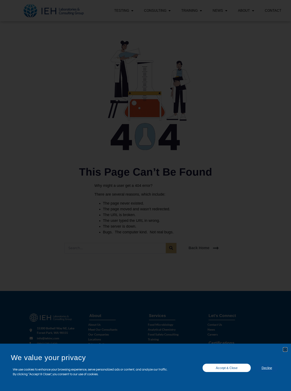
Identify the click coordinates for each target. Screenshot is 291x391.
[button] (285, 349)
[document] (145, 195)
